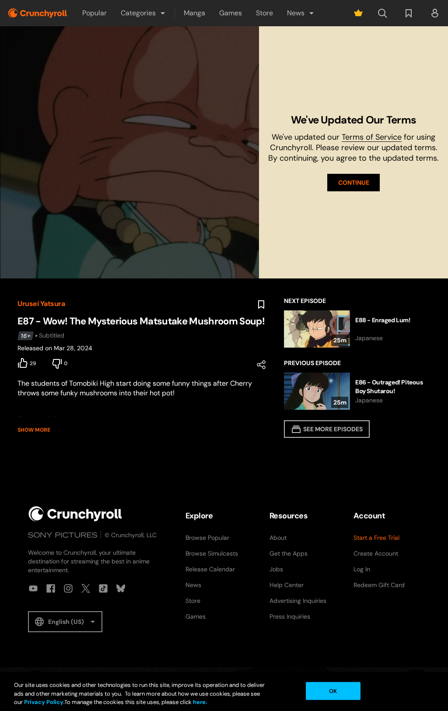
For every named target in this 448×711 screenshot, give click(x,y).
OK (333, 690)
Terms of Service (372, 137)
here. (199, 702)
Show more (34, 429)
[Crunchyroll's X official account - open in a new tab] (85, 588)
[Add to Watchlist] (261, 304)
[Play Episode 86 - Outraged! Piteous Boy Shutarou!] (357, 391)
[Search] (382, 13)
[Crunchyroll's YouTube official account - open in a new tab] (33, 588)
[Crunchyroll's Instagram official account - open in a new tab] (68, 588)
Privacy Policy (43, 702)
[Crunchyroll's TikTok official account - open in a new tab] (103, 588)
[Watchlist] (409, 13)
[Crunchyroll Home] (75, 514)
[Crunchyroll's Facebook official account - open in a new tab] (51, 588)
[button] (143, 13)
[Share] (261, 364)
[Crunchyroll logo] (37, 13)
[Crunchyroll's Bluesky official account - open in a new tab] (121, 588)
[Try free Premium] (358, 13)
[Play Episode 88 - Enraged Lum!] (357, 329)
